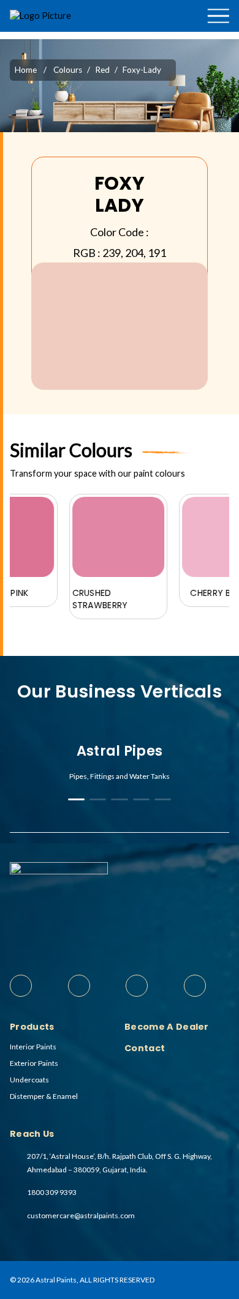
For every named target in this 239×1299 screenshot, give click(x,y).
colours (67, 70)
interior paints (33, 1046)
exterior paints (34, 1063)
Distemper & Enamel (44, 1096)
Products (199, 36)
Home (26, 70)
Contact (218, 63)
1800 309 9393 (52, 1192)
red (102, 70)
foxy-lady (142, 70)
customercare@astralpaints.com (81, 1215)
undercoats (29, 1079)
